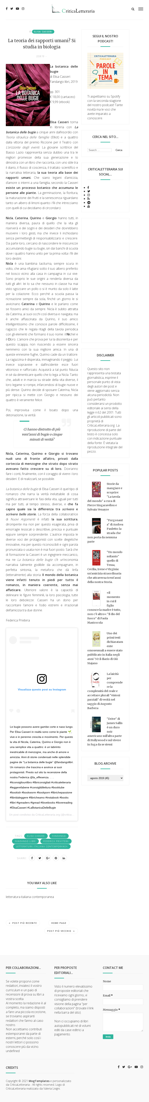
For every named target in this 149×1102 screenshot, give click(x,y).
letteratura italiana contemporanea (42, 846)
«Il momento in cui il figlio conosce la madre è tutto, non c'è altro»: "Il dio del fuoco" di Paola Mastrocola (104, 607)
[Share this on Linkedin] (64, 858)
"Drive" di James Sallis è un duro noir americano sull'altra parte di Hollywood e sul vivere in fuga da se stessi (104, 731)
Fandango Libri (25, 841)
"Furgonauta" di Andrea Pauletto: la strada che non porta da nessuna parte (105, 530)
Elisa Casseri (43, 31)
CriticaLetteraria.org (48, 814)
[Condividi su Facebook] (32, 858)
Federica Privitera (56, 841)
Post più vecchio (59, 931)
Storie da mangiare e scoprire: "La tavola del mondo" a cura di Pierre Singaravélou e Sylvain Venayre (104, 496)
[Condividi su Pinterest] (56, 858)
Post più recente (24, 923)
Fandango (59, 836)
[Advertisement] (105, 280)
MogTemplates (39, 1081)
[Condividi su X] (40, 858)
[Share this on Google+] (48, 858)
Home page (58, 923)
